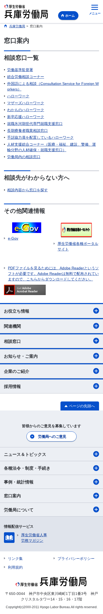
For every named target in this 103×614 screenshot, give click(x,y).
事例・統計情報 (19, 482)
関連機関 (12, 326)
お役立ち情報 (16, 311)
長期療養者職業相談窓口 (27, 130)
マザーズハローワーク (25, 103)
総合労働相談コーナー (25, 77)
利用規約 (15, 567)
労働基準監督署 (20, 70)
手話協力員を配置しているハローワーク (40, 137)
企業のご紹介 (16, 371)
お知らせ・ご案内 (21, 356)
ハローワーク (18, 96)
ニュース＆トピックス (25, 454)
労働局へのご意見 (52, 436)
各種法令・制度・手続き (27, 468)
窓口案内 (12, 496)
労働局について (19, 510)
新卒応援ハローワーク (25, 117)
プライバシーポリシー (76, 558)
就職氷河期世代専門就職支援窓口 (35, 124)
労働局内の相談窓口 (23, 157)
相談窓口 (12, 341)
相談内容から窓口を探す (27, 190)
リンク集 (15, 558)
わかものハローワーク (25, 110)
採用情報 (12, 386)
